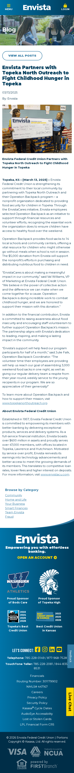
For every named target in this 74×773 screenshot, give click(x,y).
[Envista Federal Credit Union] (37, 7)
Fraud (9, 516)
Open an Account (35, 557)
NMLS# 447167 (37, 686)
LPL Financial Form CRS (37, 724)
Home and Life (16, 499)
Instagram (44, 649)
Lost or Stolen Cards (37, 719)
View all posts (22, 55)
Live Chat (70, 701)
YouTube (59, 649)
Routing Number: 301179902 (37, 681)
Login (65, 9)
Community (13, 495)
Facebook (37, 649)
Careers (37, 692)
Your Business (15, 504)
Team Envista (14, 512)
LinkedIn (52, 649)
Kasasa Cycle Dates (37, 708)
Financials (37, 676)
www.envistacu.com (55, 474)
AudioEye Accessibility (37, 713)
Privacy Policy (37, 697)
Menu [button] (9, 9)
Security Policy (37, 703)
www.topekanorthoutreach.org (24, 403)
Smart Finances (16, 508)
